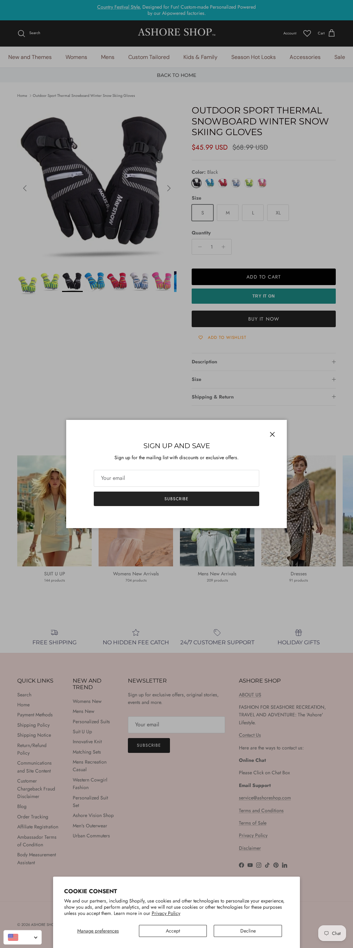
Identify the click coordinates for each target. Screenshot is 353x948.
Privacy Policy (166, 913)
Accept (173, 930)
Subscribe (176, 499)
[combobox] (22, 937)
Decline (248, 930)
